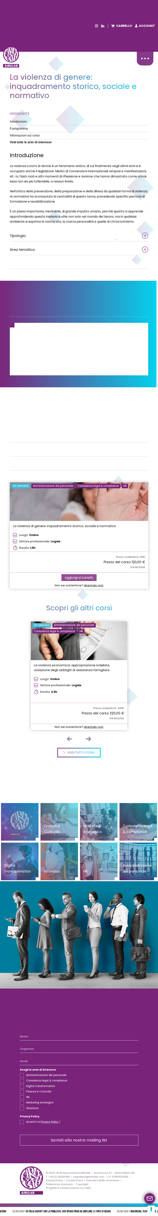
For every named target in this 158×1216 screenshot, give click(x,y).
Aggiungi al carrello (79, 577)
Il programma (19, 128)
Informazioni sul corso (25, 135)
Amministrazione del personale (46, 1075)
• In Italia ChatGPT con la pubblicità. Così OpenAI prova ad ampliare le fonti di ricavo (61, 1211)
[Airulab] (11, 54)
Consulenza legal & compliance (46, 1080)
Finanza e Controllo (38, 1091)
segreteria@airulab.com (88, 1176)
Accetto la (43, 1122)
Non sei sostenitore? (79, 585)
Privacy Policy (30, 1116)
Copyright (82, 1184)
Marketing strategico (40, 1102)
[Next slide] (88, 739)
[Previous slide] (69, 739)
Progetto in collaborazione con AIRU (68, 1188)
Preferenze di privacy (59, 1184)
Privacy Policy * (51, 1122)
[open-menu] (145, 58)
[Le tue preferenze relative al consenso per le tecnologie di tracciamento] (151, 1209)
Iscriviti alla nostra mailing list (79, 1140)
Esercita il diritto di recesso (102, 1180)
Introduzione (18, 121)
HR (27, 1097)
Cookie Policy (74, 1180)
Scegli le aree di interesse (39, 1070)
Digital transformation (40, 1086)
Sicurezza (32, 1108)
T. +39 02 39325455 (58, 1176)
